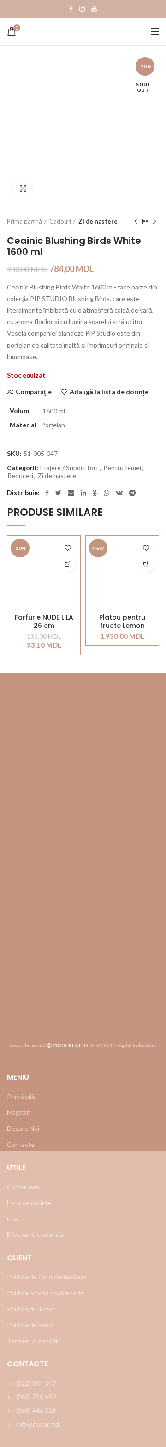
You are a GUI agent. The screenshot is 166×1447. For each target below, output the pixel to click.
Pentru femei (122, 468)
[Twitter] (58, 493)
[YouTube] (94, 9)
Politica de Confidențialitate (47, 1277)
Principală (21, 1096)
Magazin (18, 1112)
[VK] (119, 493)
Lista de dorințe (29, 1202)
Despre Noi (23, 1128)
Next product (154, 221)
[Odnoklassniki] (95, 493)
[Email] (71, 493)
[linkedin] (83, 493)
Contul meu (24, 1187)
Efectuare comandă (35, 1234)
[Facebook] (71, 9)
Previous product (136, 221)
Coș (12, 1219)
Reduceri (20, 475)
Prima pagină (24, 221)
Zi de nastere (98, 221)
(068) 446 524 (36, 1410)
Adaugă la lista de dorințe (109, 392)
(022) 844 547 (36, 1383)
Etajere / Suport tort (69, 468)
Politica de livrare (31, 1309)
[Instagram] (82, 9)
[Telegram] (132, 493)
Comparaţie (34, 392)
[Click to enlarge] (23, 188)
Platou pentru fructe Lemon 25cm (122, 621)
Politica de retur (30, 1325)
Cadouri (60, 221)
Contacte (21, 1144)
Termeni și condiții (33, 1341)
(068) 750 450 (36, 1396)
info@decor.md (37, 1424)
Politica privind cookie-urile (45, 1293)
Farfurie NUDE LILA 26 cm (44, 621)
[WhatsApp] (107, 493)
